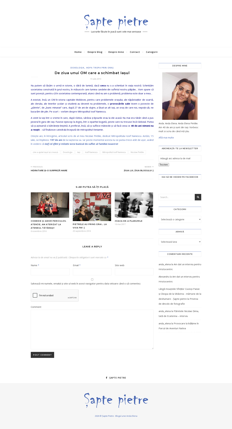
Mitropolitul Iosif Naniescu (114, 152)
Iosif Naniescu (91, 152)
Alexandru (164, 276)
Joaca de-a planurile (129, 221)
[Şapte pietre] (116, 22)
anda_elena (165, 264)
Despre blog (95, 51)
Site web (119, 265)
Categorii (152, 51)
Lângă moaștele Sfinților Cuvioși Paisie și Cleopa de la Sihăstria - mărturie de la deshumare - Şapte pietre (180, 293)
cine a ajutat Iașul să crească (45, 152)
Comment (36, 306)
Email (76, 265)
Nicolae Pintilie (137, 152)
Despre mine (116, 51)
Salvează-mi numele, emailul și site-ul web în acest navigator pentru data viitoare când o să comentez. (86, 283)
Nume (35, 265)
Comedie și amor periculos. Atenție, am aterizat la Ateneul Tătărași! (48, 224)
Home (78, 51)
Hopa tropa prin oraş (100, 67)
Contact (135, 51)
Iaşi (78, 152)
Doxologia (77, 67)
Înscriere (164, 164)
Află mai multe (166, 137)
